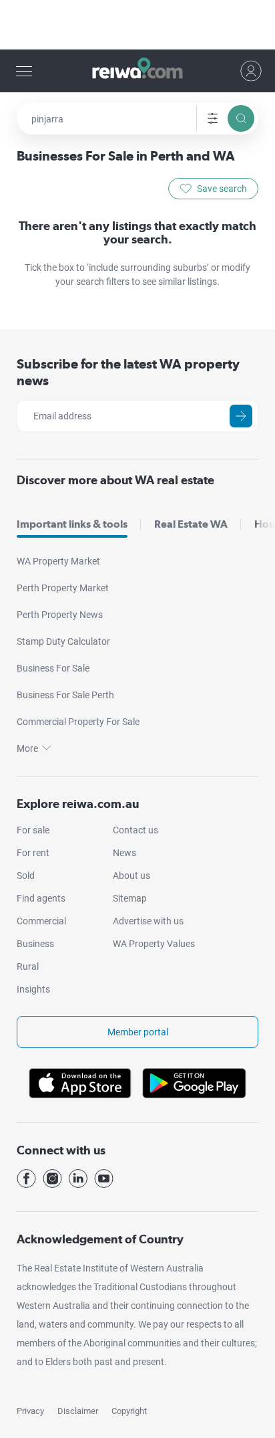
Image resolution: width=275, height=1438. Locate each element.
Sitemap (130, 898)
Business (35, 943)
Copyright (129, 1411)
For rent (33, 852)
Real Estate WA (191, 524)
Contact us (135, 830)
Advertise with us (148, 921)
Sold (26, 875)
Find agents (41, 898)
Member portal (137, 1032)
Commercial (41, 921)
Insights (33, 989)
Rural (28, 966)
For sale (33, 830)
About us (131, 875)
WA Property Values (154, 943)
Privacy (30, 1411)
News (124, 852)
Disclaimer (77, 1411)
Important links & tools (72, 524)
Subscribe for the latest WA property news (128, 372)
